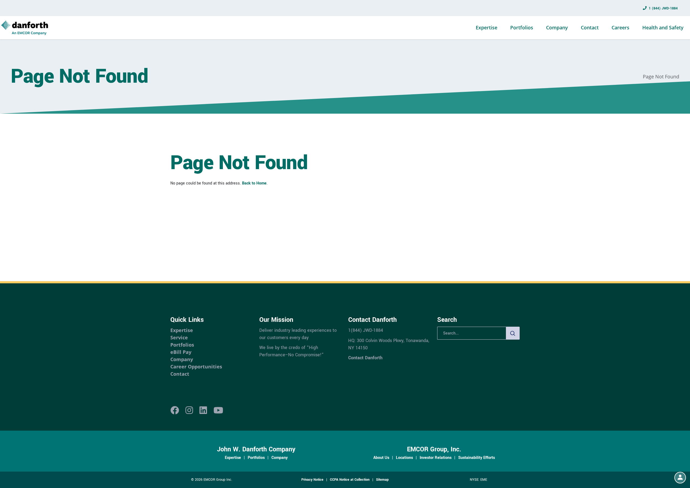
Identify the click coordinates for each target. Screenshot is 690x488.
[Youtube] (218, 410)
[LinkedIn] (203, 410)
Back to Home (254, 183)
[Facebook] (174, 410)
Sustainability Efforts (476, 457)
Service (179, 337)
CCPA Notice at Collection (350, 479)
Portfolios (521, 27)
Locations (404, 457)
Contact (590, 27)
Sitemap (382, 479)
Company (557, 27)
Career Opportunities (196, 366)
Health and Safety (663, 27)
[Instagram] (189, 410)
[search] (513, 333)
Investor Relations (435, 457)
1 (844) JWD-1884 (663, 8)
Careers (620, 27)
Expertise (486, 27)
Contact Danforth (365, 358)
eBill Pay (180, 352)
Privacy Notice (312, 479)
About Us (381, 457)
